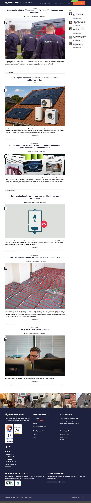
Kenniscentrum (34, 75)
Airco (49, 3)
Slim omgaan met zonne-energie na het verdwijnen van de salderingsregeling (34, 79)
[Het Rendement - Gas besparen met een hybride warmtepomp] (13, 3)
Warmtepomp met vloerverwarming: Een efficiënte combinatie (35, 257)
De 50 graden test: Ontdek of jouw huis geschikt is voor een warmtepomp (35, 197)
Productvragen (34, 327)
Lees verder (35, 67)
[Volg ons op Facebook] (6, 447)
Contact (68, 3)
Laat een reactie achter (60, 385)
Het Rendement (43, 16)
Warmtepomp (42, 3)
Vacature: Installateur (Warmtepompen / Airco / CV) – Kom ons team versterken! (35, 11)
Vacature (35, 8)
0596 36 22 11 (28, 2)
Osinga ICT (83, 497)
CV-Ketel (55, 3)
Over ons (61, 3)
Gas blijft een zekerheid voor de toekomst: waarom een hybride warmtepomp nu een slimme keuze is (34, 146)
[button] (7, 400)
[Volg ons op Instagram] (10, 447)
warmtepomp (22, 385)
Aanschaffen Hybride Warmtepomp (35, 329)
